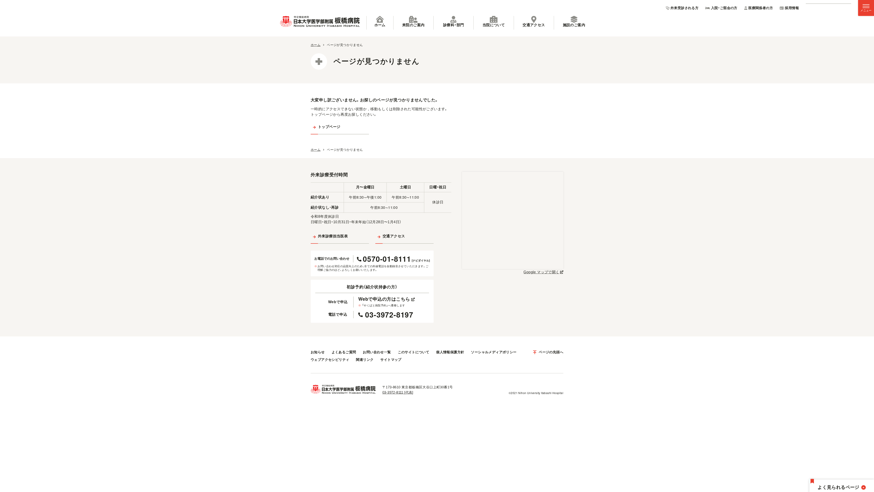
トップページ (329, 127)
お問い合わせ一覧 (377, 352)
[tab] (379, 23)
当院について (494, 25)
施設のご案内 (574, 25)
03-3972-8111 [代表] (397, 392)
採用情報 (792, 8)
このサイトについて (413, 352)
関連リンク (364, 359)
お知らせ (318, 352)
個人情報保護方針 (450, 352)
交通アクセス (534, 25)
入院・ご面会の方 (724, 8)
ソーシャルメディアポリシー (493, 352)
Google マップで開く (541, 272)
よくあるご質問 (344, 352)
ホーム (380, 25)
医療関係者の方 (760, 8)
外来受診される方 (685, 8)
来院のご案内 (413, 25)
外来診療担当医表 (333, 236)
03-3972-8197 (389, 314)
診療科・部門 (453, 25)
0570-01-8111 (396, 258)
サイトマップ (390, 359)
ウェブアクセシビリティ (330, 359)
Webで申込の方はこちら (384, 299)
